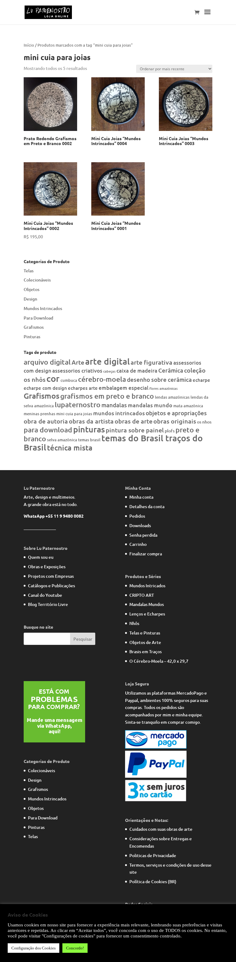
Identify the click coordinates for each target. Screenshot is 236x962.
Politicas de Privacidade (152, 855)
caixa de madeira (136, 370)
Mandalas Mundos (146, 604)
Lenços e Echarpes (147, 614)
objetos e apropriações (176, 413)
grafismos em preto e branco (107, 396)
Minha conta (141, 497)
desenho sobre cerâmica (159, 379)
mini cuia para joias (74, 413)
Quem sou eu (40, 557)
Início (29, 45)
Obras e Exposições (46, 566)
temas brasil (89, 440)
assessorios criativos (77, 370)
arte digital (107, 361)
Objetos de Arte (145, 642)
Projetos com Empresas (51, 576)
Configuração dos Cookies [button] (33, 948)
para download (48, 429)
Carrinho (138, 544)
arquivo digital (47, 362)
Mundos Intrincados (43, 308)
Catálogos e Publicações (51, 585)
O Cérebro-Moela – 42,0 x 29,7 (158, 661)
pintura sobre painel (135, 430)
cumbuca (69, 380)
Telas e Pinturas (144, 633)
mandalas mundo (150, 404)
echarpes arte (83, 388)
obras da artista (91, 421)
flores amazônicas (163, 388)
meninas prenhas (39, 413)
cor (53, 378)
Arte (78, 362)
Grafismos (34, 327)
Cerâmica (170, 370)
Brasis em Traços (145, 651)
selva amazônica (62, 440)
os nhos (204, 422)
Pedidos (137, 516)
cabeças (109, 371)
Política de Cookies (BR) (152, 881)
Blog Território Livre (48, 604)
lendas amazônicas (172, 397)
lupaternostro (77, 404)
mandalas (114, 405)
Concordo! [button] (75, 948)
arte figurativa (151, 362)
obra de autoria (46, 421)
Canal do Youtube (45, 595)
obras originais (174, 421)
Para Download (38, 318)
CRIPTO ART (141, 595)
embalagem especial (123, 387)
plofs (170, 431)
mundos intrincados (119, 412)
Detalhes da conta (146, 506)
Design (30, 299)
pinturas (89, 429)
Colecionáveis (37, 280)
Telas (28, 271)
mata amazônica (188, 405)
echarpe (201, 380)
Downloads (140, 525)
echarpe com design (45, 388)
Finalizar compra (145, 554)
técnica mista (69, 447)
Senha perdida (143, 535)
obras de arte (133, 421)
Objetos (31, 289)
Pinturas (32, 336)
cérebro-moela (102, 379)
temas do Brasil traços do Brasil (113, 442)
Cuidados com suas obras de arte (160, 829)
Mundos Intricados (147, 585)
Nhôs (134, 623)
